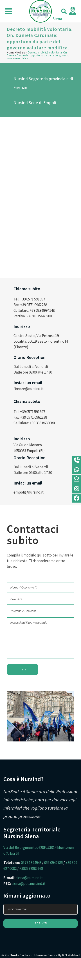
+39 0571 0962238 (33, 304)
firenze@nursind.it (29, 388)
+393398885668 (31, 868)
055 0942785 (53, 862)
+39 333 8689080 (42, 422)
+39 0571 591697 (32, 299)
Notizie (20, 52)
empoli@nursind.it (29, 492)
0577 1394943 (31, 862)
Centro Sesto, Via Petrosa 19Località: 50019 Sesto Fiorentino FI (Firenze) (41, 341)
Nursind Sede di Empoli (35, 102)
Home (10, 52)
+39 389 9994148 (42, 310)
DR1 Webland (71, 955)
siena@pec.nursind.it (28, 883)
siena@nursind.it (29, 877)
